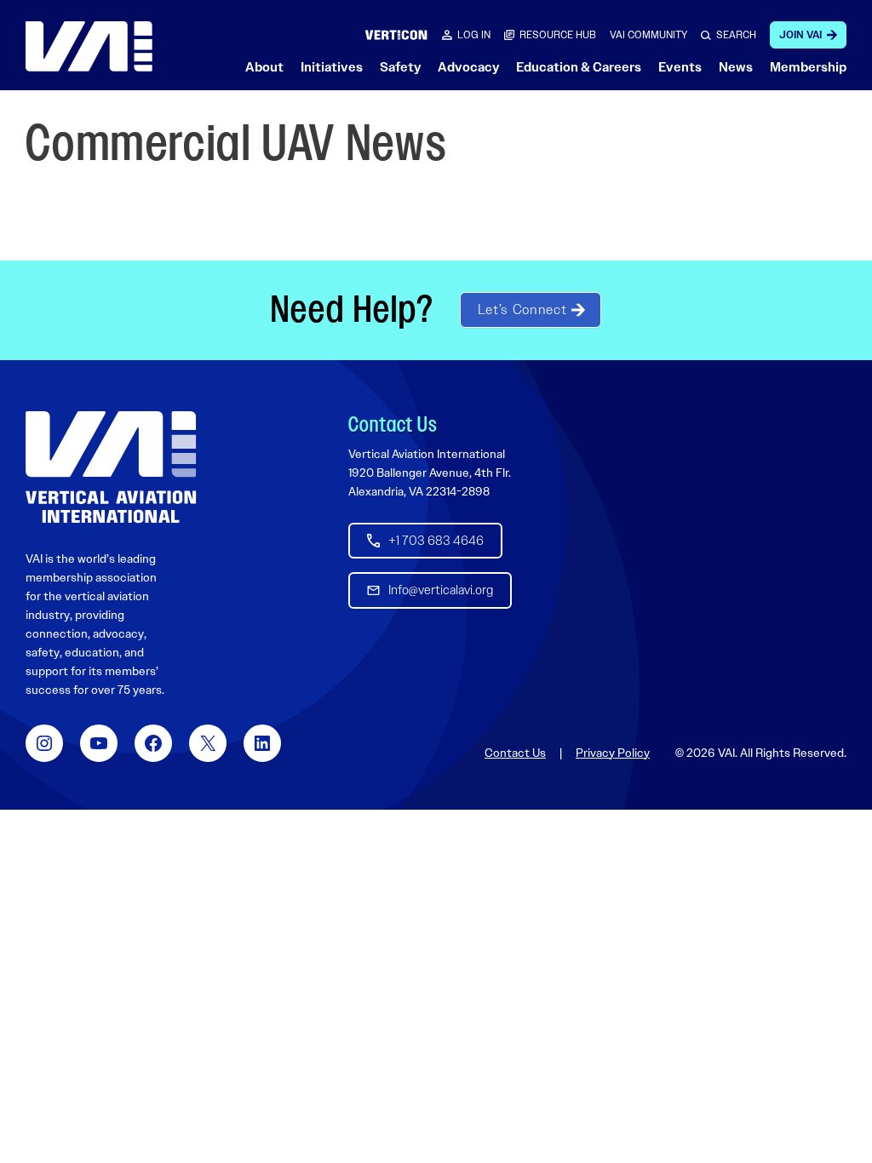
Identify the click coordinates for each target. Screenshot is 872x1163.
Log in (473, 35)
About (264, 67)
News (736, 67)
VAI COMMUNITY (648, 35)
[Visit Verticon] (396, 34)
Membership (808, 67)
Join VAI (800, 35)
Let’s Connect (522, 309)
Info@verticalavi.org (440, 590)
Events (680, 67)
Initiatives (332, 67)
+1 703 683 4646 (436, 540)
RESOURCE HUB (557, 35)
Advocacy (468, 67)
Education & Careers (578, 67)
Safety (400, 67)
